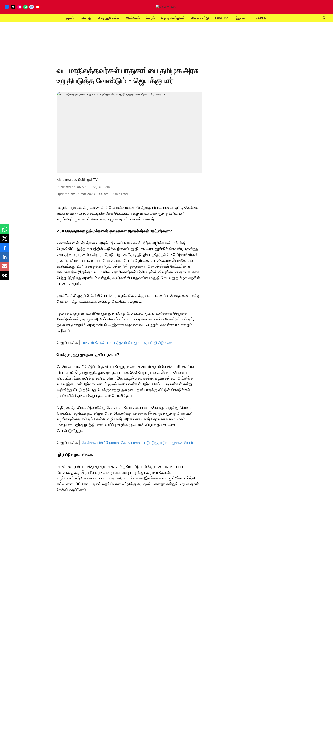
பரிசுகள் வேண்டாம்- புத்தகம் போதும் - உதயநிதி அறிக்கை (127, 342)
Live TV (221, 18)
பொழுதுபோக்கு (109, 18)
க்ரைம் (150, 18)
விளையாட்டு (200, 18)
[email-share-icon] (5, 268)
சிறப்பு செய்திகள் (173, 18)
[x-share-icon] (5, 240)
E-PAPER (259, 18)
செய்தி (87, 18)
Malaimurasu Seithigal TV (77, 180)
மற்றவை (240, 18)
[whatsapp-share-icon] (5, 231)
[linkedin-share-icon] (5, 259)
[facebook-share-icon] (5, 250)
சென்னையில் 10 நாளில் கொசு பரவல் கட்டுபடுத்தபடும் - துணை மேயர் (137, 442)
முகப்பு (70, 18)
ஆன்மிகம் (133, 18)
